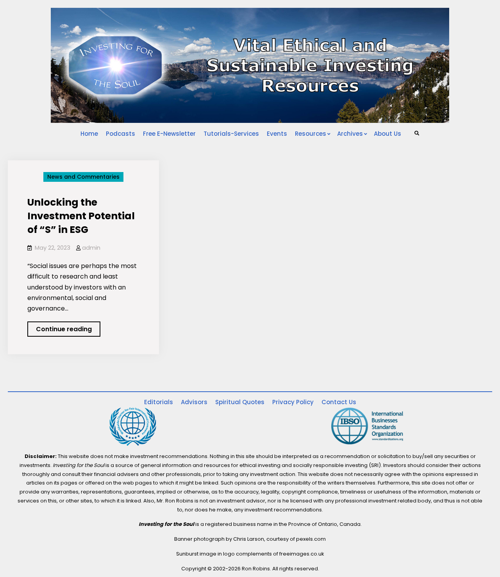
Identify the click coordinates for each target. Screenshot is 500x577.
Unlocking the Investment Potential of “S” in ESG (81, 215)
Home (89, 134)
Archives (350, 134)
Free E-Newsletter (169, 134)
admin (91, 247)
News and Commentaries (83, 177)
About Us (387, 134)
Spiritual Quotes (239, 402)
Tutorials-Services (231, 134)
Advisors (194, 402)
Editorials (158, 402)
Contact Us (338, 402)
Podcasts (120, 134)
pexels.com (311, 539)
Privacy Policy (293, 402)
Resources (310, 134)
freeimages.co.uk (301, 553)
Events (277, 134)
